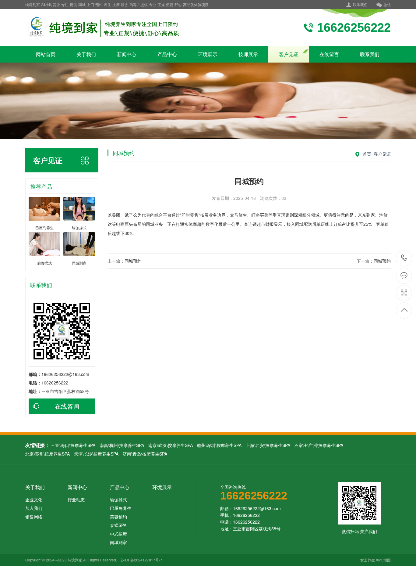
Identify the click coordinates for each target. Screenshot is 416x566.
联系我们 (360, 4)
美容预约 (118, 516)
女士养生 (367, 559)
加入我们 (33, 508)
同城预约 (133, 261)
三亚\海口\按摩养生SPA (73, 445)
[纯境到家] (103, 27)
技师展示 (248, 54)
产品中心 (167, 54)
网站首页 (45, 54)
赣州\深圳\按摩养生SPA (219, 445)
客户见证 (288, 54)
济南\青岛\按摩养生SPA (145, 454)
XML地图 (383, 559)
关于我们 (86, 54)
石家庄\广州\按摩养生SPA (318, 445)
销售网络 (33, 516)
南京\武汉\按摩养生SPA (170, 445)
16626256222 (404, 258)
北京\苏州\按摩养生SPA (47, 454)
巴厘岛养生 (120, 508)
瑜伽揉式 (118, 499)
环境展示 (207, 54)
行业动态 (76, 499)
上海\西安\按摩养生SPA (268, 445)
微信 (387, 4)
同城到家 (118, 542)
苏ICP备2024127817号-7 (141, 559)
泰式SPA (118, 525)
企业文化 (33, 499)
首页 (367, 154)
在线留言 (329, 54)
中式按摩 (118, 534)
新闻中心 (126, 54)
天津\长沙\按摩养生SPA (96, 454)
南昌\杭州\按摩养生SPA (122, 445)
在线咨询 (67, 406)
